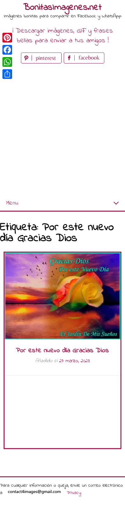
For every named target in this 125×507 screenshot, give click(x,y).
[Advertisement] (62, 130)
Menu (12, 203)
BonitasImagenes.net (62, 7)
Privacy (74, 492)
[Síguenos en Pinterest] (42, 62)
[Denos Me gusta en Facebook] (84, 62)
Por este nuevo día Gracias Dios (62, 351)
